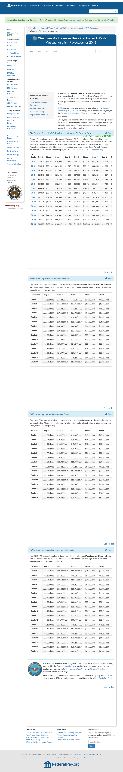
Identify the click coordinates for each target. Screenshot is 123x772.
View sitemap (96, 754)
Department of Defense (66, 666)
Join (91, 746)
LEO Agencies (12, 88)
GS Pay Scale (12, 42)
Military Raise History (11, 122)
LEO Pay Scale (12, 84)
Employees (83, 5)
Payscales (34, 5)
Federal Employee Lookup (13, 137)
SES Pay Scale (12, 103)
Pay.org (18, 5)
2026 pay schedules (76, 20)
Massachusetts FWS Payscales (84, 28)
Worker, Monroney (37, 108)
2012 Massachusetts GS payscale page (88, 149)
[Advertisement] (71, 73)
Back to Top (109, 272)
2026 (32, 51)
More (94, 5)
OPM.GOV (10, 182)
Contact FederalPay (14, 164)
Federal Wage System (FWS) (54, 28)
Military (59, 5)
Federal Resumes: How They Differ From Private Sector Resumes (39, 733)
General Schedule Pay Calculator (69, 732)
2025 (39, 51)
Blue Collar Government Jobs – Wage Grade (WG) (37, 738)
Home (9, 29)
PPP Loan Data (12, 34)
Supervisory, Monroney (39, 114)
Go (115, 11)
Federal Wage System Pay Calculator (67, 736)
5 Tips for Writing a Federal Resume (39, 742)
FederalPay (32, 28)
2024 (47, 51)
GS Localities (11, 49)
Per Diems (71, 5)
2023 (55, 51)
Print (109, 133)
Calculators (47, 5)
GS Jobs (10, 46)
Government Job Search (12, 143)
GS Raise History (13, 53)
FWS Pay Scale (12, 66)
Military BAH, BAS (13, 117)
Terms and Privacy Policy (82, 754)
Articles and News (13, 147)
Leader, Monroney (37, 111)
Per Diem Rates (12, 151)
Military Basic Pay (13, 114)
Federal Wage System (78, 668)
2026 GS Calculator (108, 20)
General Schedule (97, 668)
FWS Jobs (10, 69)
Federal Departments (11, 159)
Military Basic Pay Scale (103, 678)
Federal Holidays (13, 154)
